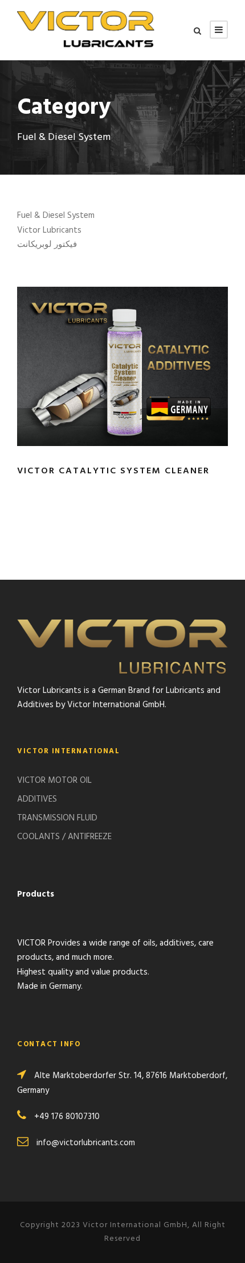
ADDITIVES (37, 799)
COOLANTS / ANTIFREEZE (64, 837)
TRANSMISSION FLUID (57, 818)
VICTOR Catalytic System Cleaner (113, 471)
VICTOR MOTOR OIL (54, 780)
